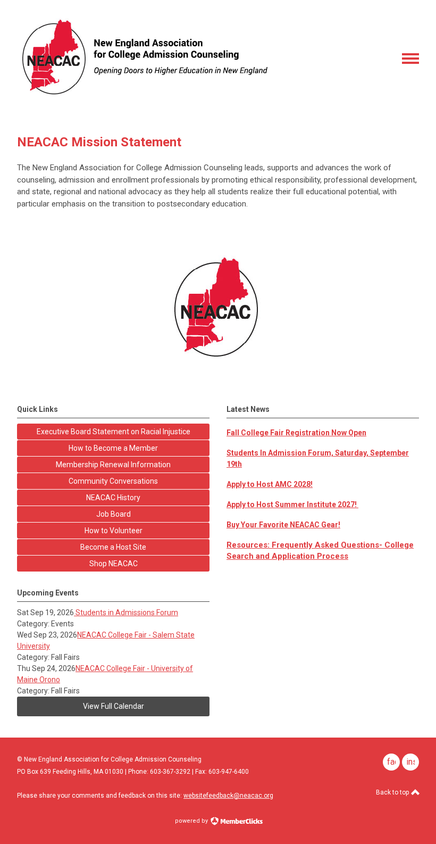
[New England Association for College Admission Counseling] (143, 98)
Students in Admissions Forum (126, 612)
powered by (192, 820)
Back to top (393, 792)
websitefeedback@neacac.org (228, 795)
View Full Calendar (113, 706)
